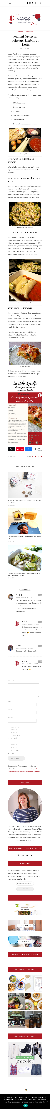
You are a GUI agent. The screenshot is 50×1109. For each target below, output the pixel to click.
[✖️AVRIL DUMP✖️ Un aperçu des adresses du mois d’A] (26, 1090)
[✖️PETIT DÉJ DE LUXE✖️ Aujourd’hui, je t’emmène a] (9, 1090)
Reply (40, 595)
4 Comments (11, 456)
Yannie (19, 595)
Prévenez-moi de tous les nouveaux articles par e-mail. (15, 747)
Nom (10, 701)
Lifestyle (21, 32)
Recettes (29, 32)
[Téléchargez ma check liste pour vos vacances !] (33, 983)
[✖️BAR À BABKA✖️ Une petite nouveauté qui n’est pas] (18, 1090)
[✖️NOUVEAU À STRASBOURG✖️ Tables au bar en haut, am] (1, 1090)
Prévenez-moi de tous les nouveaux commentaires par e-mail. (15, 732)
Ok (26, 1105)
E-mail (10, 709)
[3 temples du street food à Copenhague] (16, 1001)
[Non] (47, 1101)
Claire (19, 646)
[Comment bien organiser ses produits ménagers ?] (33, 1019)
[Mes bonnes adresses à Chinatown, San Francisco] (16, 1019)
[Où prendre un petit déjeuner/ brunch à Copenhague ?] (33, 1001)
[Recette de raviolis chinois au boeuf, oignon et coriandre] (16, 983)
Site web (10, 718)
